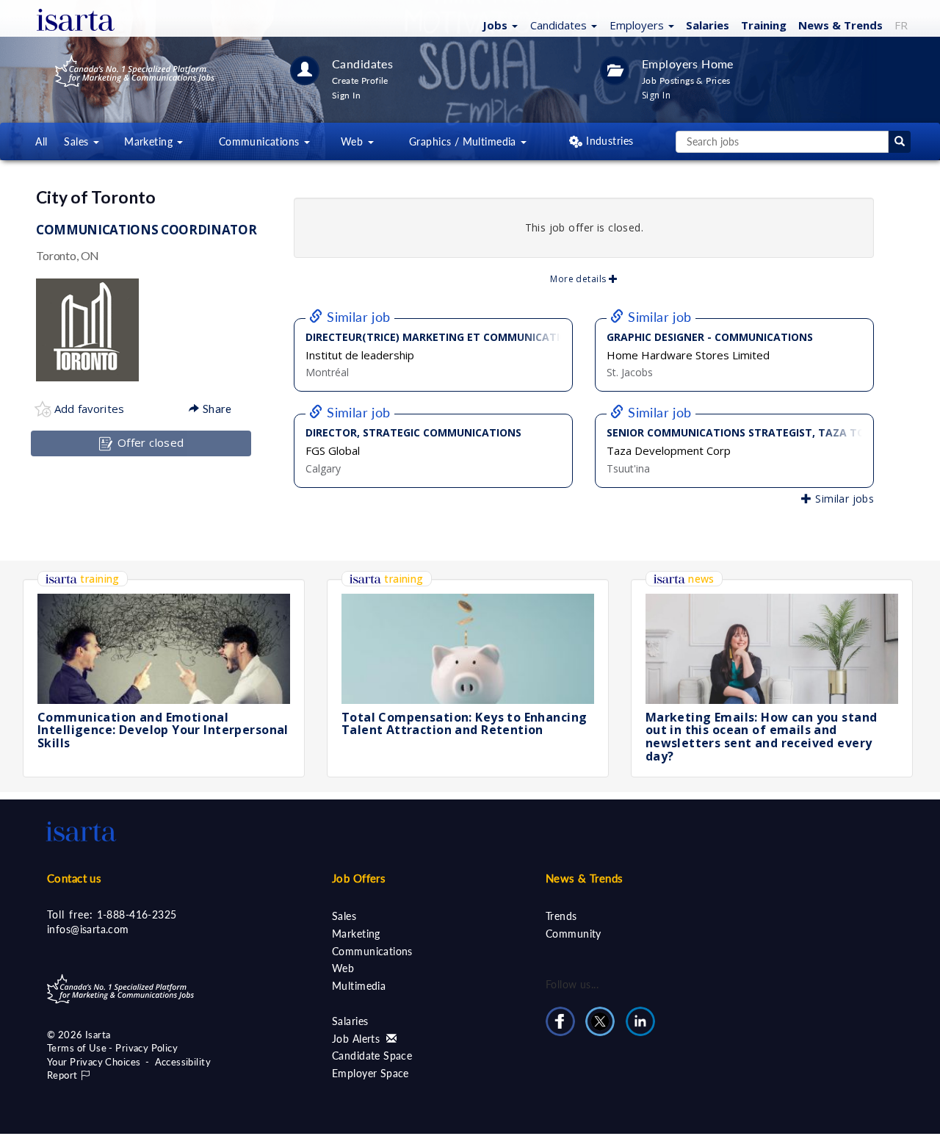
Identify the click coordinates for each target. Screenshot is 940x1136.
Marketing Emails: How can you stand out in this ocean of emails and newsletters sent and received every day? (762, 736)
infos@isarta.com (88, 929)
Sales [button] (78, 141)
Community (573, 933)
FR (901, 25)
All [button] (41, 141)
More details (579, 279)
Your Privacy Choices (93, 1062)
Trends (561, 916)
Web (343, 968)
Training (764, 25)
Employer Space (370, 1073)
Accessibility (183, 1062)
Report (63, 1075)
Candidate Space (372, 1055)
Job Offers (359, 878)
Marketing (356, 933)
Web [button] (353, 141)
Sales (344, 916)
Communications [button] (261, 141)
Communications (372, 951)
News (840, 25)
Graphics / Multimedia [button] (464, 141)
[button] (498, 24)
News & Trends (584, 878)
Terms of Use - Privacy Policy (112, 1048)
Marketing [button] (150, 141)
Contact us (74, 878)
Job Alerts (357, 1038)
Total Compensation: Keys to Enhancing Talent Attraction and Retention (464, 723)
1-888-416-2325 (137, 914)
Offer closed (149, 442)
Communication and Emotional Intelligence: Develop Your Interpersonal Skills (163, 730)
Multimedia (359, 985)
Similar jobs (843, 499)
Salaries (707, 25)
